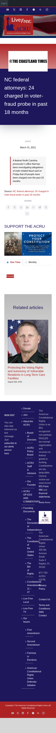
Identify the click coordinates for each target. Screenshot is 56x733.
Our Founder (29, 483)
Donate (10, 276)
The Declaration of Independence (29, 524)
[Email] (27, 213)
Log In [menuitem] (4, 3)
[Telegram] (39, 207)
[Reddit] (21, 207)
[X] (14, 207)
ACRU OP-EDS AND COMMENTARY (28, 496)
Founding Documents (28, 510)
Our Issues (26, 620)
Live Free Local (28, 600)
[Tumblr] (46, 207)
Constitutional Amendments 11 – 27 (29, 587)
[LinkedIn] (27, 207)
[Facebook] (8, 207)
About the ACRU (28, 423)
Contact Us (44, 599)
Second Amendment (29, 643)
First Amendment (29, 631)
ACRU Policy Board (29, 451)
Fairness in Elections (29, 656)
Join (25, 415)
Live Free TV (28, 610)
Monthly (32, 262)
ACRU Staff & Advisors (29, 468)
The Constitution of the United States (29, 546)
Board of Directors (29, 436)
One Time (14, 262)
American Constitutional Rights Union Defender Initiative (29, 676)
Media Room (44, 502)
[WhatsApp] (33, 207)
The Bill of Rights (29, 568)
